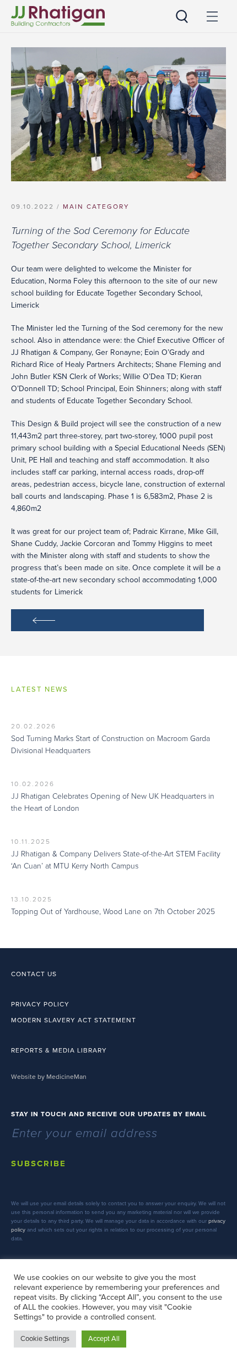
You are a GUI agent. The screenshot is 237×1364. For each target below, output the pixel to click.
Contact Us (34, 974)
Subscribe (38, 1163)
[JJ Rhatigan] (58, 16)
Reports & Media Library (59, 1050)
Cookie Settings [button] (44, 1338)
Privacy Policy (40, 1004)
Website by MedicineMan (49, 1077)
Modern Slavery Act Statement (73, 1020)
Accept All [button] (104, 1338)
